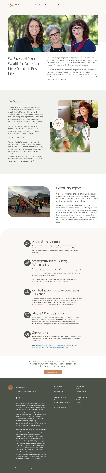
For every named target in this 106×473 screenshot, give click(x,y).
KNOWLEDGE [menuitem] (80, 386)
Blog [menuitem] (77, 388)
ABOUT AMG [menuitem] (58, 386)
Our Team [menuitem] (57, 388)
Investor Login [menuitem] (73, 5)
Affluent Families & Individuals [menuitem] (62, 405)
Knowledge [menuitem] (61, 5)
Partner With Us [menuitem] (50, 5)
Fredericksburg (52, 345)
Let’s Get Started (88, 5)
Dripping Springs (42, 345)
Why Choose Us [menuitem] (58, 391)
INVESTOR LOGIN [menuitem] (82, 397)
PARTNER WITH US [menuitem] (60, 397)
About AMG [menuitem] (38, 5)
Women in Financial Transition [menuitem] (62, 402)
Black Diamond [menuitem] (80, 400)
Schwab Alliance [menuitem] (80, 405)
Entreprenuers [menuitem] (58, 400)
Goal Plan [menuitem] (78, 402)
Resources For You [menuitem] (81, 391)
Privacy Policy (57, 468)
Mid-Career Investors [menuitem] (60, 407)
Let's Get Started (52, 372)
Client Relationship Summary (83, 468)
